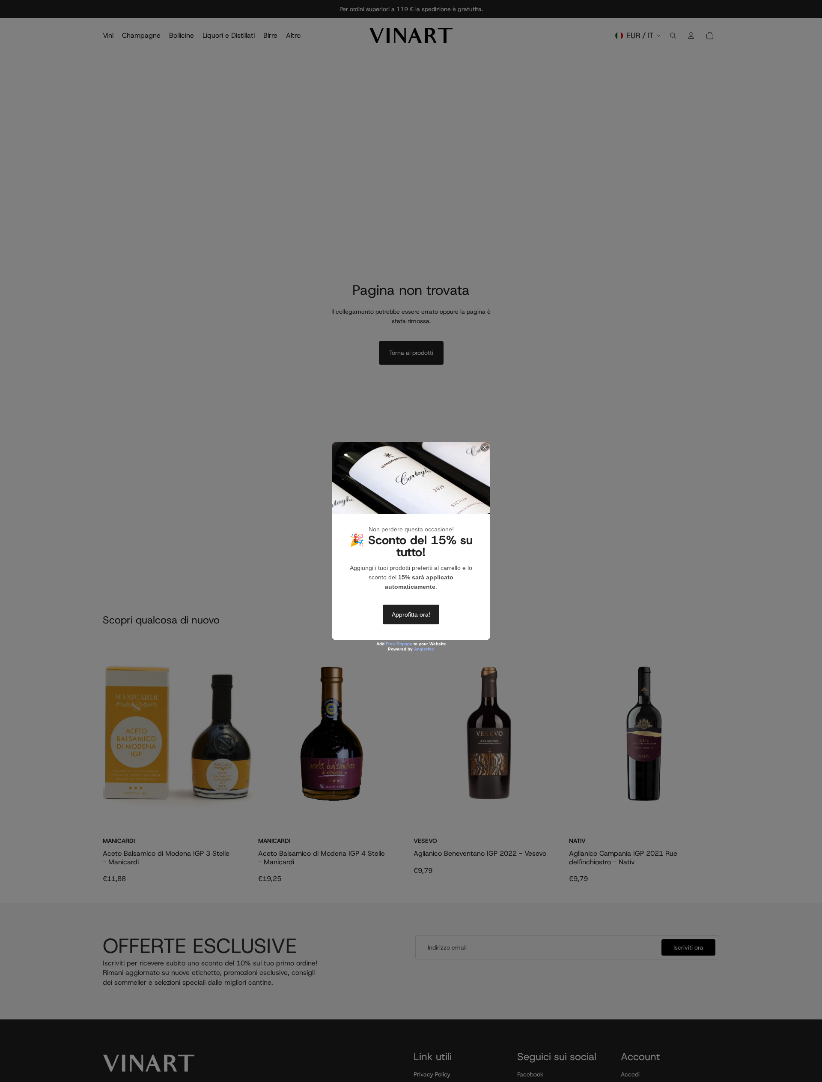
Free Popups (399, 643)
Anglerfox (424, 649)
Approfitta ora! (411, 614)
